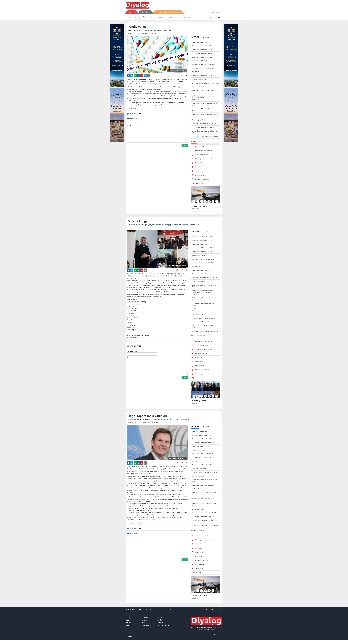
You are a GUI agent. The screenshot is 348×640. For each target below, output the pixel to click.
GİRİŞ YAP (218, 12)
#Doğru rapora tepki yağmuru (136, 523)
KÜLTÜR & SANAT (164, 625)
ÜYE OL (212, 12)
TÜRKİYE (145, 17)
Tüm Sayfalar (205, 37)
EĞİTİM (160, 617)
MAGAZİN (170, 17)
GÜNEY (137, 17)
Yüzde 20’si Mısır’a (199, 206)
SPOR (178, 17)
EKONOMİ (161, 17)
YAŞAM (160, 623)
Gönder (185, 145)
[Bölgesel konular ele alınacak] (205, 585)
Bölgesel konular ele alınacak (203, 595)
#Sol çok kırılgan (133, 340)
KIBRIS (129, 17)
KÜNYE (141, 609)
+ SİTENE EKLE (168, 609)
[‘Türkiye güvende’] (205, 390)
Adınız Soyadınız (132, 119)
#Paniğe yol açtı (133, 108)
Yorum (129, 125)
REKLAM (148, 609)
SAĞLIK (160, 620)
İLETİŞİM (157, 609)
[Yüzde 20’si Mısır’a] (205, 196)
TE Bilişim (129, 636)
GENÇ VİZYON (187, 17)
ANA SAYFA (132, 12)
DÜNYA (153, 17)
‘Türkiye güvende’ (199, 401)
